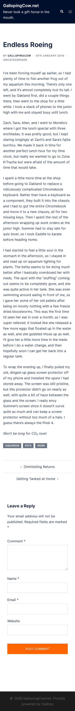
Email (13, 600)
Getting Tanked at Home (35, 479)
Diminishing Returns (39, 467)
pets (28, 445)
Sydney (47, 704)
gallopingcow (19, 55)
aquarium (12, 445)
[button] (61, 11)
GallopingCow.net (21, 5)
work (41, 445)
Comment (16, 541)
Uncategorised (15, 59)
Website (13, 621)
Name (13, 578)
